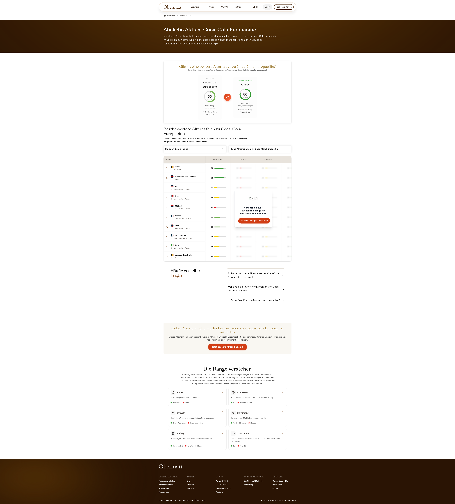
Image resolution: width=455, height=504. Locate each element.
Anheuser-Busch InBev (184, 255)
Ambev (177, 167)
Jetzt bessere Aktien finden (226, 347)
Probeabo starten (284, 7)
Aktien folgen (164, 488)
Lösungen (195, 7)
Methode (238, 7)
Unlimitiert (191, 488)
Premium (190, 485)
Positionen (220, 492)
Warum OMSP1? (222, 481)
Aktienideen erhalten (167, 481)
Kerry (177, 245)
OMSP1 (224, 7)
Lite (188, 481)
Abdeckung (248, 485)
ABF (176, 186)
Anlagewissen (164, 492)
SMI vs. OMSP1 (221, 485)
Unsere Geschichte (280, 481)
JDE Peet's (179, 206)
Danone (178, 216)
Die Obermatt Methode (253, 481)
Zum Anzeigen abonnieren (256, 221)
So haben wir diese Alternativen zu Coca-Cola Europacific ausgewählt (253, 275)
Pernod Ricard (180, 235)
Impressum (201, 500)
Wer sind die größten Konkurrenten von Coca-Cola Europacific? (254, 288)
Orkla (177, 196)
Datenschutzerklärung (186, 500)
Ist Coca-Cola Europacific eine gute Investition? (254, 300)
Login (267, 7)
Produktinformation (223, 488)
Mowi (177, 226)
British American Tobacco (185, 177)
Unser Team (277, 485)
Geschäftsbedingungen (167, 500)
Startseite (171, 15)
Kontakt (276, 488)
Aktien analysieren (166, 485)
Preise (211, 7)
